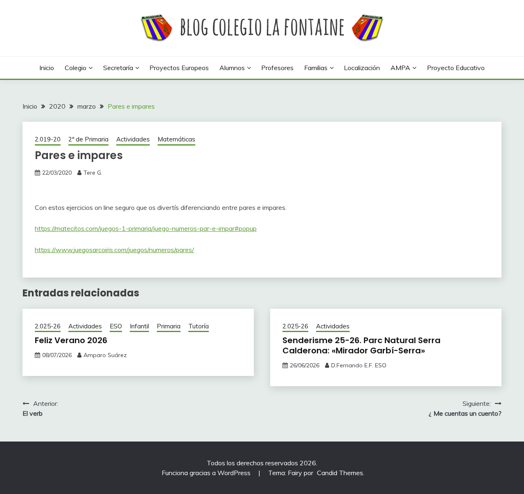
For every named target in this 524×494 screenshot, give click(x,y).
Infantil (139, 326)
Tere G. (93, 172)
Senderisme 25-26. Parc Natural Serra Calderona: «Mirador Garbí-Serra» (361, 345)
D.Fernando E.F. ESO (358, 365)
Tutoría (198, 326)
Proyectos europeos (179, 68)
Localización (362, 68)
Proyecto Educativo (456, 68)
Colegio (75, 68)
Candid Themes (340, 473)
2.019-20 (48, 139)
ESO (116, 326)
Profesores (277, 68)
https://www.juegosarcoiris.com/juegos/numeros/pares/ (114, 250)
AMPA (400, 68)
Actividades (133, 139)
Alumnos (232, 68)
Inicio (46, 68)
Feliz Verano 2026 (71, 340)
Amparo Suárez (105, 355)
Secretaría (118, 68)
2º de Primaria (88, 139)
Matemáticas (176, 139)
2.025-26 (48, 326)
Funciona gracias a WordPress (207, 473)
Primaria (169, 326)
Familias (316, 68)
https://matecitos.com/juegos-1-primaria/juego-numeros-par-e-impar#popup (146, 228)
